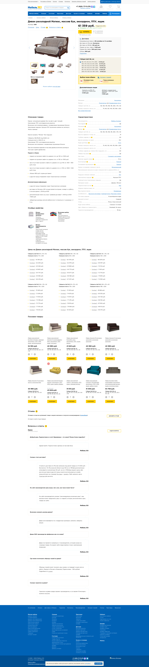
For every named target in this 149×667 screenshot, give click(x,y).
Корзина (118, 8)
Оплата (55, 1)
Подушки (30, 633)
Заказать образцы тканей (79, 1)
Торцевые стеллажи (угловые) (108, 633)
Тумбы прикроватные (58, 626)
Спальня (43, 13)
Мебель (105, 13)
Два (120, 185)
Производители (80, 607)
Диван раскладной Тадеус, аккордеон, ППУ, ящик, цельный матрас (74, 382)
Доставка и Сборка (45, 1)
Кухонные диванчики (82, 643)
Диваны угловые (56, 648)
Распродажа (116, 13)
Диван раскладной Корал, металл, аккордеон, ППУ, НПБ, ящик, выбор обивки (55, 382)
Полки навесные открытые (59, 640)
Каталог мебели (41, 17)
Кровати (54, 620)
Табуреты (78, 649)
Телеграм (42, 476)
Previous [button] (29, 48)
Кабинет (90, 13)
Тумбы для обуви (81, 620)
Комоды (54, 617)
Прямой (118, 161)
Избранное (110, 8)
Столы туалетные (57, 628)
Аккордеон (117, 100)
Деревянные (117, 191)
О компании (31, 607)
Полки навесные (104, 620)
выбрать (86, 81)
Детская (68, 13)
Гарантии (62, 607)
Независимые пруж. (115, 103)
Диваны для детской (81, 631)
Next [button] (73, 48)
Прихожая (60, 13)
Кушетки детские (32, 625)
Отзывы (61, 1)
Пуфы (53, 631)
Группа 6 (32, 276)
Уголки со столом (81, 652)
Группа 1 (32, 259)
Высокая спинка (116, 193)
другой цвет (56, 86)
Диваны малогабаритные (35, 620)
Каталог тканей (105, 77)
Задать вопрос (92, 1)
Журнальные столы (57, 642)
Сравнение (101, 8)
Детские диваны (32, 626)
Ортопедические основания (60, 630)
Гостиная (51, 13)
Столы (102, 617)
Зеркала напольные (57, 625)
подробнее (83, 415)
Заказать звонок (85, 8)
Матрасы (54, 619)
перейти (66, 474)
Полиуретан (102, 103)
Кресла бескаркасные (34, 628)
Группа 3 (32, 266)
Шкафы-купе (103, 626)
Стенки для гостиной (58, 637)
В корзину (33, 358)
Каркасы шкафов (105, 634)
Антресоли (103, 637)
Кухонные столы (80, 646)
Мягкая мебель (33, 13)
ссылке (50, 571)
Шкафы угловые (104, 628)
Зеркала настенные (57, 623)
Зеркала (78, 619)
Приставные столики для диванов (61, 643)
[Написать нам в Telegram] (94, 7)
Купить (86, 31)
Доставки (59, 474)
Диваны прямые (66, 17)
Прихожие (79, 616)
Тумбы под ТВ (56, 639)
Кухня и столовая (79, 13)
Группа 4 (32, 269)
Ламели (118, 164)
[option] (51, 47)
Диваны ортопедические (35, 619)
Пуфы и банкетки (33, 631)
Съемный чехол (106, 193)
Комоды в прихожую (82, 622)
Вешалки (78, 617)
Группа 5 (32, 272)
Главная (30, 17)
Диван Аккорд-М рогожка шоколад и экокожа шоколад (94, 340)
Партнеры (109, 607)
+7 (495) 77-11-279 (78, 658)
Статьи (102, 607)
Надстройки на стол (105, 619)
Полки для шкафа (105, 636)
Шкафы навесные (105, 631)
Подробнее (83, 53)
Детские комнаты (81, 628)
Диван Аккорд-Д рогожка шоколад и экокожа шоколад (113, 340)
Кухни (77, 641)
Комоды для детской (81, 633)
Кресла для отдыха (33, 623)
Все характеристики (84, 110)
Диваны (54, 647)
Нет (120, 174)
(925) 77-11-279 (83, 6)
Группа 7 (32, 279)
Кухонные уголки (81, 644)
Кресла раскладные (33, 622)
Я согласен (98, 663)
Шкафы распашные (105, 625)
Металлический (116, 167)
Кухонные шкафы (81, 651)
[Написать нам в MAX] (92, 7)
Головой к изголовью (114, 156)
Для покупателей (33, 1)
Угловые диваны (32, 617)
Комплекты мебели (105, 616)
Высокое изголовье (94, 193)
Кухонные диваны (33, 630)
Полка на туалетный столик (59, 633)
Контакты (67, 1)
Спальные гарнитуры (58, 616)
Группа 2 (32, 262)
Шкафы (97, 13)
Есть (119, 142)
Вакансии (118, 607)
